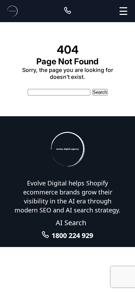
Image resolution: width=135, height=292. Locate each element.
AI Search (71, 222)
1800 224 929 (72, 235)
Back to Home (67, 83)
